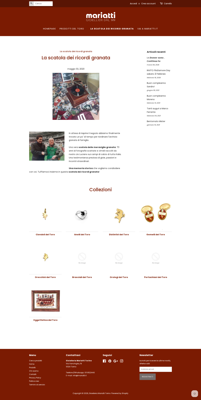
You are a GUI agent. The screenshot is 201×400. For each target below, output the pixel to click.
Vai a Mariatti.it (147, 28)
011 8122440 (90, 372)
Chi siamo (33, 371)
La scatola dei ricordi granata (112, 28)
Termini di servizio (37, 385)
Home (31, 364)
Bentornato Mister (156, 121)
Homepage (49, 28)
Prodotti (32, 367)
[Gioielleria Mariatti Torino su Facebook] (104, 362)
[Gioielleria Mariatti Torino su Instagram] (121, 362)
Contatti (32, 374)
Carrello (168, 3)
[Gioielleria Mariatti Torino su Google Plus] (115, 362)
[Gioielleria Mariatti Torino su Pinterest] (109, 362)
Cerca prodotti (35, 361)
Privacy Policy (35, 378)
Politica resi (34, 381)
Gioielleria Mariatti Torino (100, 393)
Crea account (148, 3)
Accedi (133, 3)
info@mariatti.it (80, 375)
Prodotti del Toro (72, 28)
